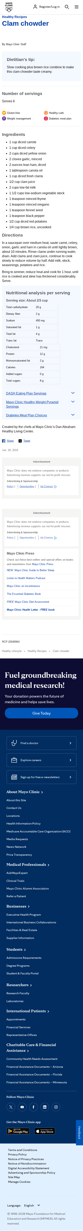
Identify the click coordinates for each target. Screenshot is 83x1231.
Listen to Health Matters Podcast (26, 578)
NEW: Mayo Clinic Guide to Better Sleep (30, 570)
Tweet (26, 440)
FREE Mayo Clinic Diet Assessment (28, 601)
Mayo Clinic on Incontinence (23, 586)
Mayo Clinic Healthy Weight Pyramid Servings (32, 404)
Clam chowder (25, 23)
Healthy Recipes (14, 17)
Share (10, 440)
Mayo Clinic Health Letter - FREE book (31, 609)
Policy (10, 486)
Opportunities (27, 486)
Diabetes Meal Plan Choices (26, 415)
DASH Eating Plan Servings (26, 393)
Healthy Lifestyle (12, 651)
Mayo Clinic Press (42, 564)
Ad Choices (46, 486)
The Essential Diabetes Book (24, 593)
